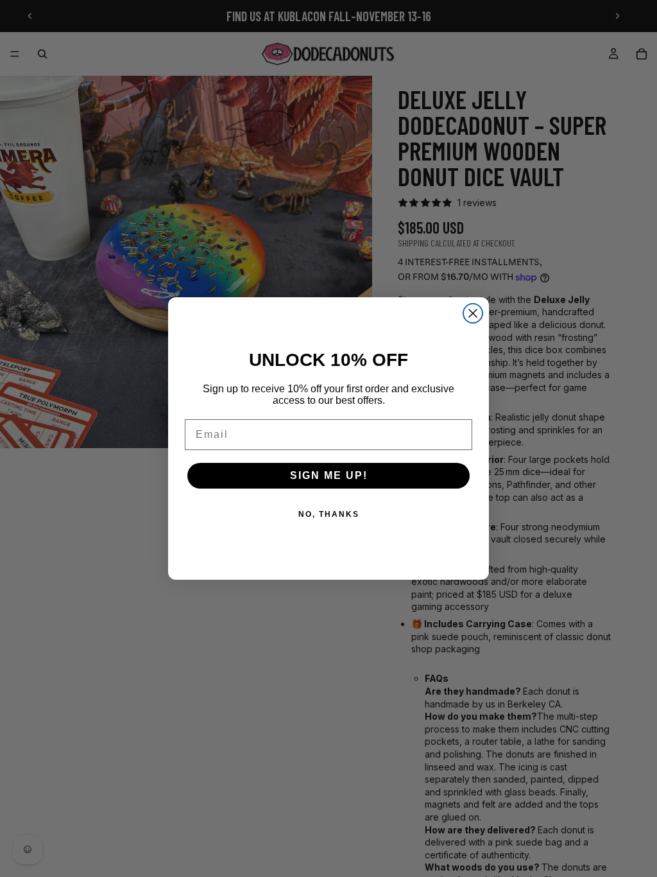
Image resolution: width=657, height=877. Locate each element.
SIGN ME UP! (329, 475)
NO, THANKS (328, 514)
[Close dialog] (472, 313)
